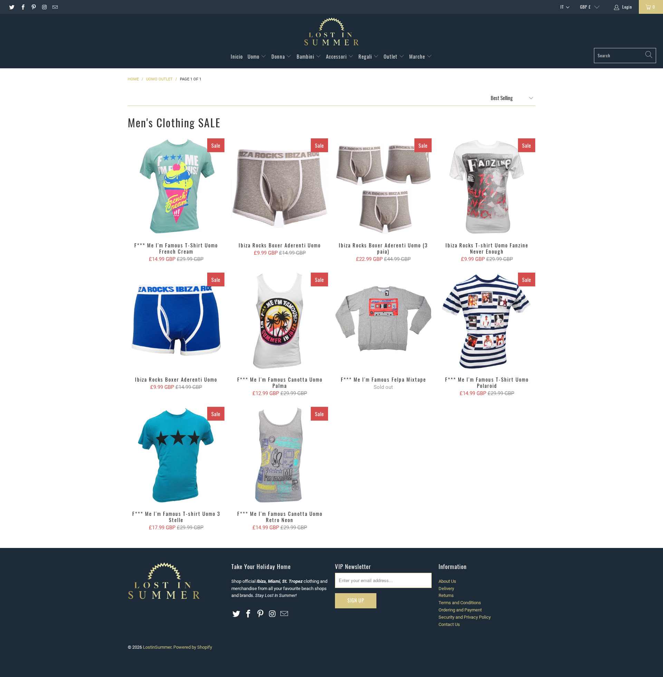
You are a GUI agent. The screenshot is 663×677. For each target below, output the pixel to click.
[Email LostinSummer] (55, 6)
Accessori (337, 56)
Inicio (237, 56)
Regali (365, 56)
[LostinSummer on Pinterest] (33, 6)
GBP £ (585, 7)
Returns (446, 595)
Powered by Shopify (192, 647)
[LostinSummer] (331, 32)
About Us (447, 581)
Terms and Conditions (460, 602)
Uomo (254, 56)
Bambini (306, 56)
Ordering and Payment (460, 609)
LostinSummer (157, 647)
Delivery (446, 588)
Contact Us (449, 624)
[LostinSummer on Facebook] (22, 6)
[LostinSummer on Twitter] (12, 6)
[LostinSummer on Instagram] (44, 6)
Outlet (391, 56)
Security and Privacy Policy (465, 617)
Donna (278, 56)
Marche (417, 56)
